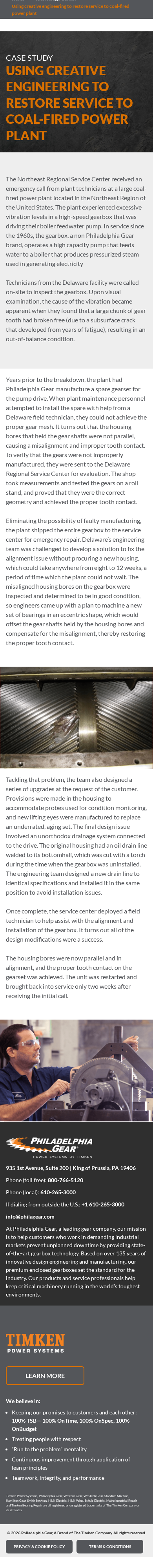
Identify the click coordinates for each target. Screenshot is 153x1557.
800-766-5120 (65, 1180)
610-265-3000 (58, 1192)
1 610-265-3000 (104, 1204)
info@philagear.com (30, 1216)
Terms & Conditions (110, 1546)
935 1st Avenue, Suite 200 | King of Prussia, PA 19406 (71, 1168)
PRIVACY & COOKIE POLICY (39, 1546)
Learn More (45, 1375)
